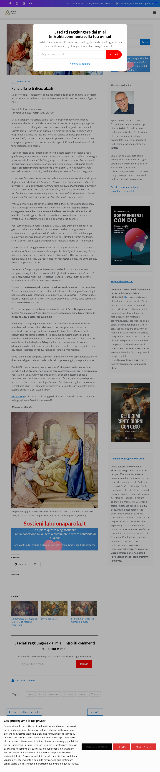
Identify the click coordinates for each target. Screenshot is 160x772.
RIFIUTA (121, 746)
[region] (80, 744)
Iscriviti (114, 54)
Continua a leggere (80, 63)
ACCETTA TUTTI (144, 746)
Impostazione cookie (96, 746)
